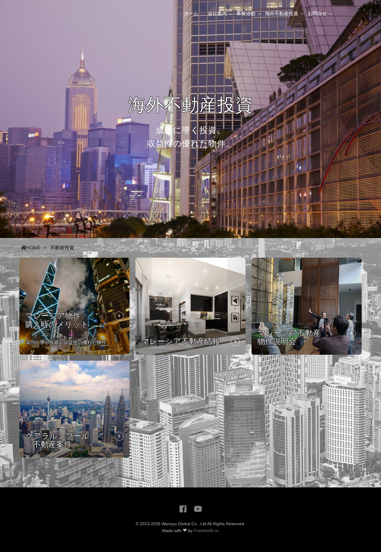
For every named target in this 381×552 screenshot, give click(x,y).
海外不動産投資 (281, 13)
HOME (33, 247)
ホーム (191, 13)
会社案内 (217, 13)
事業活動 (245, 13)
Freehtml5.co (206, 530)
